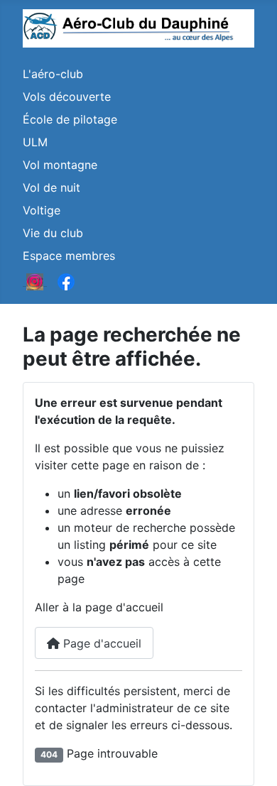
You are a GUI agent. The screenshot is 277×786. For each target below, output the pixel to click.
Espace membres (69, 256)
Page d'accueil (100, 643)
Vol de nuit (51, 187)
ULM (35, 142)
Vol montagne (60, 165)
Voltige (41, 210)
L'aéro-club (53, 74)
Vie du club (53, 233)
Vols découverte (67, 96)
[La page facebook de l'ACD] (66, 281)
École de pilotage (70, 119)
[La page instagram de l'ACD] (35, 281)
